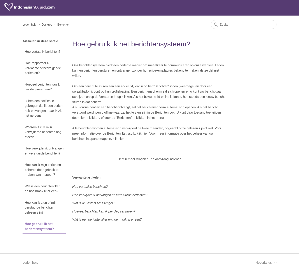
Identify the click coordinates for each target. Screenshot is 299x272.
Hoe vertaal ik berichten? (42, 51)
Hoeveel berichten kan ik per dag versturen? (42, 86)
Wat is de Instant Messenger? (93, 203)
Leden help (29, 24)
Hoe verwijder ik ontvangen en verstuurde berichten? (44, 150)
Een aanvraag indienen (165, 159)
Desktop (47, 24)
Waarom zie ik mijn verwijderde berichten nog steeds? (43, 132)
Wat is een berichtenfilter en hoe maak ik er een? (42, 188)
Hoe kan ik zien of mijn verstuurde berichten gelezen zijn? (41, 207)
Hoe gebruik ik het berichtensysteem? (39, 226)
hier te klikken (89, 117)
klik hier (142, 133)
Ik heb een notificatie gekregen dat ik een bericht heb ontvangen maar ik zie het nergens (44, 108)
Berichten (63, 24)
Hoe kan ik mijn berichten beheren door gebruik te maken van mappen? (43, 169)
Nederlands (264, 262)
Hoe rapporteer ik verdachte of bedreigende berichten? (43, 68)
